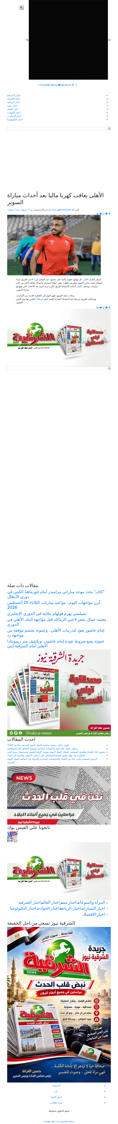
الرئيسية (56, 1085)
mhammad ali (67, 209)
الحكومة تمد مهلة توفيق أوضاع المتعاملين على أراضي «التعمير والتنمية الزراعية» (46, 755)
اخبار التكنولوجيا (14, 119)
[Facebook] (109, 213)
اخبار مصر (12, 105)
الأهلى (85, 279)
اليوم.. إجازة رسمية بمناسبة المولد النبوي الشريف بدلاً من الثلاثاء (38, 745)
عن (56, 1091)
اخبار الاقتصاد (13, 98)
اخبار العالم (12, 109)
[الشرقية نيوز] (68, 40)
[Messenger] (106, 213)
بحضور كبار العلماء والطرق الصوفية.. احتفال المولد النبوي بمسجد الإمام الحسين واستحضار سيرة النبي (56, 751)
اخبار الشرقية (13, 95)
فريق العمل (56, 1096)
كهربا (35, 279)
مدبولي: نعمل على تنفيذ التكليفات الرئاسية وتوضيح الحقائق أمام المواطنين (42, 748)
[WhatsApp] (103, 213)
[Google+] (97, 213)
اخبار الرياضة (13, 102)
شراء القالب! (56, 1102)
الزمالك (39, 298)
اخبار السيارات (14, 116)
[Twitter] (100, 213)
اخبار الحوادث (13, 112)
